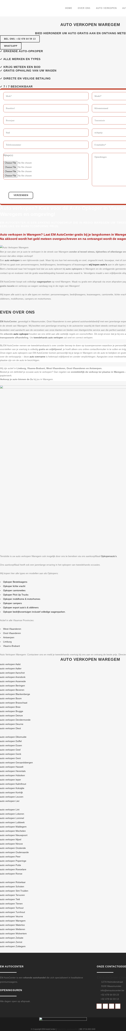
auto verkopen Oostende (13, 848)
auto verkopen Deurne (11, 724)
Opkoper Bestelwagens (15, 582)
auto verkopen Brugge (11, 711)
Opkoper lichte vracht (14, 586)
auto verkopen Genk (10, 754)
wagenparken (44, 281)
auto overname (37, 356)
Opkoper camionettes (14, 590)
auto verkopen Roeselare (13, 869)
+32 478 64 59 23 (110, 994)
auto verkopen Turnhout (12, 912)
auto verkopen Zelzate (11, 937)
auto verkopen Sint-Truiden (14, 890)
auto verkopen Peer (10, 856)
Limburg (7, 641)
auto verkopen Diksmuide (13, 737)
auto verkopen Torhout (11, 908)
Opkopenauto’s (109, 556)
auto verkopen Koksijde (12, 788)
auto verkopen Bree (10, 707)
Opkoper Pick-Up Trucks (15, 594)
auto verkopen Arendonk (12, 677)
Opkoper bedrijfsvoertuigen (17, 611)
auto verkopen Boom (11, 698)
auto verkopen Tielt (10, 899)
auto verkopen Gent (10, 758)
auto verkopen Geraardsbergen (16, 762)
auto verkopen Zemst (11, 942)
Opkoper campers (12, 603)
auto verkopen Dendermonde (15, 719)
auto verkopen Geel (10, 749)
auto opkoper (21, 334)
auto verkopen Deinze (11, 715)
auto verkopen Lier (10, 801)
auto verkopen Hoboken (12, 775)
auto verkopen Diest (10, 728)
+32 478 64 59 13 (110, 999)
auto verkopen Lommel (12, 818)
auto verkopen (12, 260)
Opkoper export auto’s (14, 607)
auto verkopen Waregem (13, 920)
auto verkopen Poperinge (13, 861)
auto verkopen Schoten (12, 886)
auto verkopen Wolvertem (13, 933)
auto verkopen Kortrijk (11, 792)
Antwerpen (8, 637)
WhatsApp (10, 46)
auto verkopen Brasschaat (13, 702)
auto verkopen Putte (10, 865)
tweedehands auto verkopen (48, 337)
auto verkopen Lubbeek (12, 822)
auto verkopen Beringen (12, 685)
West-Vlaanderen (12, 629)
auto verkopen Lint (9, 809)
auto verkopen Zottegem (13, 946)
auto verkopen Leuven (11, 796)
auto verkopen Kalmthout (13, 784)
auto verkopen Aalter (10, 668)
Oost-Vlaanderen (12, 633)
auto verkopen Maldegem (13, 826)
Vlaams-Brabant (11, 646)
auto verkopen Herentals (13, 771)
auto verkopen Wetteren (12, 929)
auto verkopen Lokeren (12, 814)
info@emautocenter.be (112, 990)
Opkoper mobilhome (13, 599)
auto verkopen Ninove (11, 843)
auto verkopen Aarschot (12, 672)
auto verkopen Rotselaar (13, 882)
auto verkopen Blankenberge (15, 694)
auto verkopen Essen (11, 745)
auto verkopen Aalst (10, 664)
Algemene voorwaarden (67, 1029)
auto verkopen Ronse (11, 873)
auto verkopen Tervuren (12, 895)
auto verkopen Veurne (11, 916)
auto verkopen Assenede (13, 681)
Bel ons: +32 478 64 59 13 (20, 39)
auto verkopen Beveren (12, 690)
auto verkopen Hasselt (11, 766)
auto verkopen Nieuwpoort (13, 835)
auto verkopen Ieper (10, 779)
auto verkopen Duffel (11, 741)
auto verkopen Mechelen (13, 831)
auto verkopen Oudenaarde (14, 852)
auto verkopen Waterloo (12, 925)
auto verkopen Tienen (11, 903)
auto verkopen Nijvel (10, 839)
